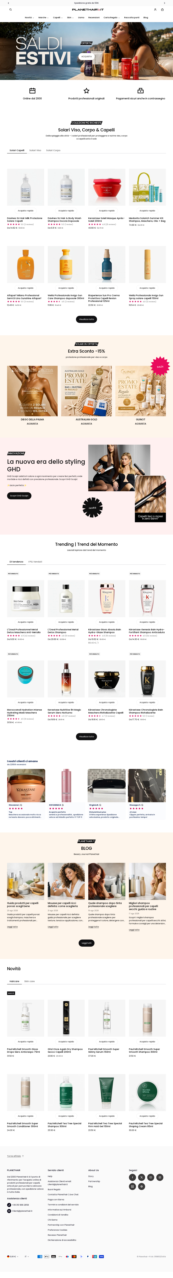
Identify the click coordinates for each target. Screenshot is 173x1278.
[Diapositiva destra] (164, 3)
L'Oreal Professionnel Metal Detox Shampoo (63, 631)
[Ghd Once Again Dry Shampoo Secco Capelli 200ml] (66, 1018)
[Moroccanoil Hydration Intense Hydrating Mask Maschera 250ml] (25, 679)
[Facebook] (132, 1177)
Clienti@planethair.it (22, 1211)
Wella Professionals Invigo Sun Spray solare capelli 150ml (146, 297)
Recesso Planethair (57, 1235)
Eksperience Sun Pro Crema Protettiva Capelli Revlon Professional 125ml (104, 298)
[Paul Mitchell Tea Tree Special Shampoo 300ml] (66, 1092)
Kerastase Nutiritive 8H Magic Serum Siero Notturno (64, 711)
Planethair (143, 1256)
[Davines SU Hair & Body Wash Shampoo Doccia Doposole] (66, 187)
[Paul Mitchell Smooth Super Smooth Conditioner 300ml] (25, 1092)
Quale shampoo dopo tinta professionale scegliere (105, 904)
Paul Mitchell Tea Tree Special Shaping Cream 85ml (145, 1125)
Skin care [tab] (29, 981)
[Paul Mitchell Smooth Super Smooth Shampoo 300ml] (147, 1018)
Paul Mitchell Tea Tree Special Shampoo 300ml (64, 1125)
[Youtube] (150, 1177)
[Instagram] (159, 1177)
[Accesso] (155, 9)
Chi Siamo (52, 1219)
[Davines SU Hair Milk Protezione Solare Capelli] (25, 187)
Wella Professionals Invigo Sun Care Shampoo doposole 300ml (66, 297)
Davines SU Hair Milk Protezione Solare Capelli (24, 220)
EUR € (13, 1256)
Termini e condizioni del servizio (63, 1204)
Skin (69, 17)
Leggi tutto (12, 927)
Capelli (56, 17)
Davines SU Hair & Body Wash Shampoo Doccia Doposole (64, 220)
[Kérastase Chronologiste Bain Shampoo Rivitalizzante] (147, 679)
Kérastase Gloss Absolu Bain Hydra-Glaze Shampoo (104, 631)
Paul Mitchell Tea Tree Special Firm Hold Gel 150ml (105, 1125)
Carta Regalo (110, 17)
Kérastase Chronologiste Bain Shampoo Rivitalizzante (146, 711)
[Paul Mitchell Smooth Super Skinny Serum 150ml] (106, 1018)
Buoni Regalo (54, 1189)
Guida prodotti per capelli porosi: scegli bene (22, 904)
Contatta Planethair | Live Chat (63, 1194)
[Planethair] (88, 10)
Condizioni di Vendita (58, 1214)
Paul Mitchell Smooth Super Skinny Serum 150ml (103, 1051)
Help (50, 1176)
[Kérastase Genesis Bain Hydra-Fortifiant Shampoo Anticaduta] (147, 598)
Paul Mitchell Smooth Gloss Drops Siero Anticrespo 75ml (23, 1051)
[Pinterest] (141, 1186)
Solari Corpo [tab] (53, 150)
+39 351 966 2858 (20, 1204)
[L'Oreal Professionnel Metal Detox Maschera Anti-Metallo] (25, 598)
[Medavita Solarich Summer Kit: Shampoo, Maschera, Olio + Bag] (147, 187)
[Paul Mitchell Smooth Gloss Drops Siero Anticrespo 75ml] (25, 1018)
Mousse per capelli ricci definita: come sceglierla (63, 904)
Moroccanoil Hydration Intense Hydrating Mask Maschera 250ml (24, 712)
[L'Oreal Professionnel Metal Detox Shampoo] (66, 598)
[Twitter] (141, 1177)
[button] (10, 9)
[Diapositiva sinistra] (8, 3)
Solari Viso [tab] (35, 150)
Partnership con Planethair (61, 1224)
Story (91, 1176)
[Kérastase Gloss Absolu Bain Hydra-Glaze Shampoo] (106, 598)
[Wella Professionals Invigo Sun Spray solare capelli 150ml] (147, 264)
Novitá (28, 17)
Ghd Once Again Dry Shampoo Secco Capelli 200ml (65, 1051)
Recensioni (94, 17)
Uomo (81, 17)
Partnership (94, 1181)
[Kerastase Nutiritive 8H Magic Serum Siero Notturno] (66, 679)
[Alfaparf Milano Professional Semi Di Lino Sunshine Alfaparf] (25, 264)
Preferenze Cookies (57, 1230)
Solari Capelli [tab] (17, 150)
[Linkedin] (132, 1186)
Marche (42, 17)
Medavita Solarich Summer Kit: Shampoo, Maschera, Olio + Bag (147, 220)
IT (26, 1256)
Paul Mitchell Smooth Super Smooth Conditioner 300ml (22, 1125)
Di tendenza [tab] (16, 561)
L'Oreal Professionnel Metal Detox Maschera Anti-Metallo (24, 631)
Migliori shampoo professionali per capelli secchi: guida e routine (143, 906)
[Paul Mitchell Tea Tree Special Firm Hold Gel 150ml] (106, 1092)
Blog (145, 17)
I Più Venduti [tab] (35, 561)
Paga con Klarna (56, 1199)
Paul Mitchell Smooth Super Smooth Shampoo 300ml (144, 1051)
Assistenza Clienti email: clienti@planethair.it (59, 1183)
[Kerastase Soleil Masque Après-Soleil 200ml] (106, 187)
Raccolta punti (131, 17)
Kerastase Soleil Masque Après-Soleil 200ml (106, 220)
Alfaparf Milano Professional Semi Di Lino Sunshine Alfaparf (24, 297)
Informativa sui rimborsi (59, 1209)
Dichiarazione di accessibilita (62, 1240)
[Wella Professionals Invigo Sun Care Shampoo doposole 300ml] (66, 264)
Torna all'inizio (14, 1156)
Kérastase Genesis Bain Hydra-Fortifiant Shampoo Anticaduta (147, 631)
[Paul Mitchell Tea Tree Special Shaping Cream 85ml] (147, 1092)
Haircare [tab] (14, 981)
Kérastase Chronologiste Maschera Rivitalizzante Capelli (105, 711)
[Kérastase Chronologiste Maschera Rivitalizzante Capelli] (106, 679)
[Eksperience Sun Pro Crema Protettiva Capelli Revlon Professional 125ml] (106, 264)
